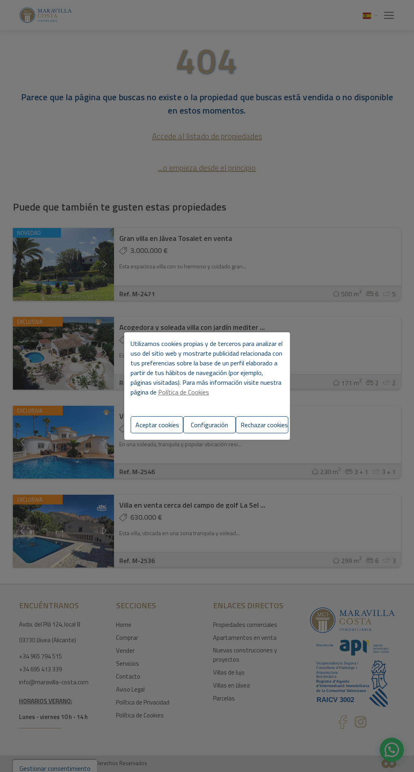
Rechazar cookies (264, 425)
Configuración (209, 425)
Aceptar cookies (157, 425)
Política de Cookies (183, 392)
